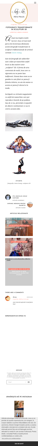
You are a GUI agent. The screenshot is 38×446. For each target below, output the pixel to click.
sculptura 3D (27, 183)
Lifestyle (13, 32)
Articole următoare (18, 200)
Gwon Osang (16, 53)
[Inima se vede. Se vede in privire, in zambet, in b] (19, 414)
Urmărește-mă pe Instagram (19, 397)
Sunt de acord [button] (19, 443)
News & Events (22, 32)
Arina (15, 297)
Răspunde (30, 297)
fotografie (11, 183)
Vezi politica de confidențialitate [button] (11, 438)
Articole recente (20, 207)
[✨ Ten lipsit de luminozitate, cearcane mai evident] (19, 405)
